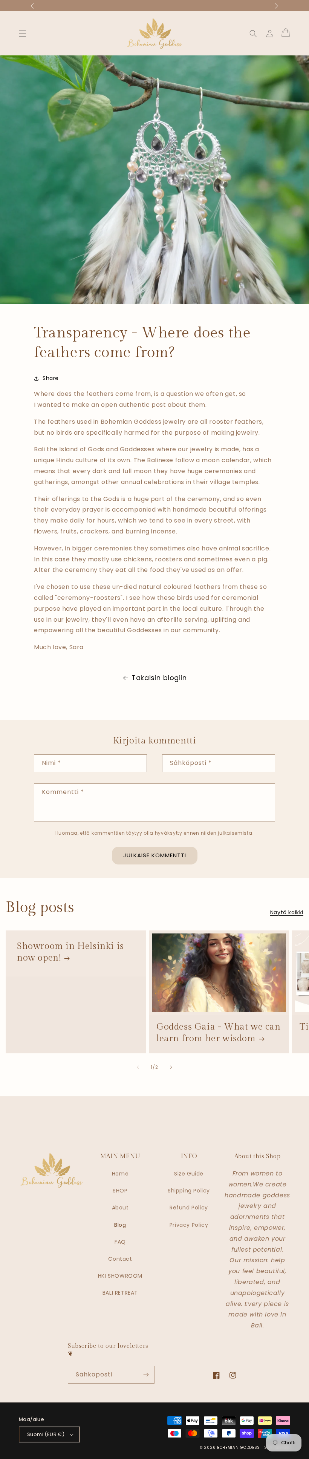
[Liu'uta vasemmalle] (138, 1067)
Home (120, 1173)
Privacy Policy (189, 1225)
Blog (120, 1225)
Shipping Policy (189, 1190)
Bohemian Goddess (238, 1447)
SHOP (120, 1190)
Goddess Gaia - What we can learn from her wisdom (218, 1033)
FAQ (120, 1242)
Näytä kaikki (286, 912)
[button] (22, 33)
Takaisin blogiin (159, 677)
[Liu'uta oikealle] (171, 1067)
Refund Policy (189, 1207)
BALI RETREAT (120, 1293)
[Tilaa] (146, 1375)
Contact (120, 1259)
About (120, 1207)
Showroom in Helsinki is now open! (70, 952)
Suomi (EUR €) (45, 1434)
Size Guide (188, 1173)
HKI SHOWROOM (120, 1276)
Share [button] (51, 378)
